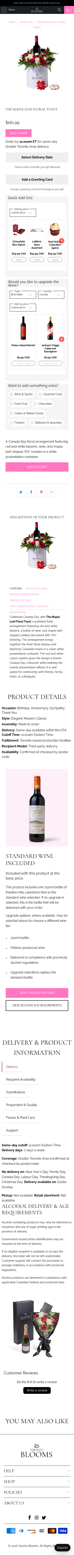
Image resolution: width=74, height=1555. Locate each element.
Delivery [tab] (12, 1067)
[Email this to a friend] (52, 492)
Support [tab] (12, 1130)
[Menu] (2, 10)
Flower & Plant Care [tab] (20, 1118)
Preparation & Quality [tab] (21, 1105)
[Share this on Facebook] (31, 492)
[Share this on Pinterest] (41, 492)
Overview (16, 588)
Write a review (37, 1390)
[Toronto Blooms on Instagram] (37, 1518)
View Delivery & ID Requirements (37, 1005)
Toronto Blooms (28, 1545)
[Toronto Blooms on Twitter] (44, 1518)
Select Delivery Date (37, 157)
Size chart (18, 133)
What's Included (37, 588)
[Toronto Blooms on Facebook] (30, 1518)
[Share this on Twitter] (21, 492)
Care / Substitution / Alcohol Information (29, 607)
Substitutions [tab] (15, 1092)
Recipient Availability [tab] (21, 1079)
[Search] (59, 10)
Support (62, 1547)
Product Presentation (24, 594)
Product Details (20, 600)
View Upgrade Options (37, 992)
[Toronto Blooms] (37, 10)
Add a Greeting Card (37, 179)
